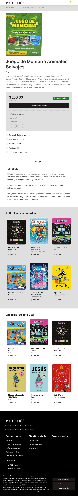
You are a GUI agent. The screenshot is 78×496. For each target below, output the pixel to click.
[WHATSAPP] (7, 427)
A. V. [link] (8, 72)
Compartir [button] (14, 118)
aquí (46, 492)
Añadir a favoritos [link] (17, 114)
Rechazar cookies (64, 484)
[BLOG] (27, 427)
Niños (13, 8)
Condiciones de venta (13, 444)
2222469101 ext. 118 (14, 469)
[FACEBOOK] (12, 427)
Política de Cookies (12, 452)
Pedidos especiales (35, 444)
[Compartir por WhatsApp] (19, 126)
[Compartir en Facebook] (10, 126)
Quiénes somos (34, 440)
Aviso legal (9, 440)
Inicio (8, 8)
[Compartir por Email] (23, 126)
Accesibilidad (33, 448)
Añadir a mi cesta (39, 105)
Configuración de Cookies (14, 456)
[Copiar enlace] (27, 126)
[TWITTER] (17, 427)
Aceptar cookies (63, 479)
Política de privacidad (13, 448)
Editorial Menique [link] (23, 135)
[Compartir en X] (15, 126)
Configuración (64, 488)
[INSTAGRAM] (22, 427)
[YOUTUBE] (32, 427)
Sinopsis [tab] (39, 161)
